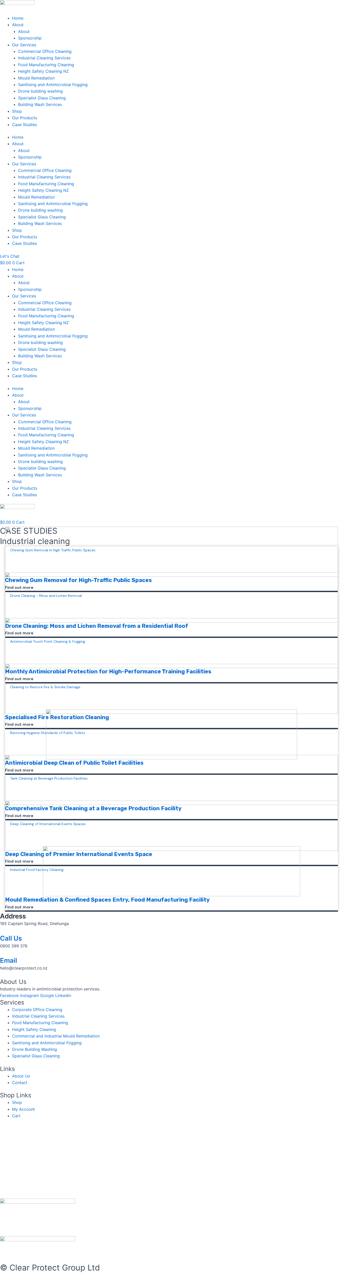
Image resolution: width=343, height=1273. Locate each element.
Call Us (11, 938)
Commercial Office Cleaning (45, 51)
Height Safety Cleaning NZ (43, 71)
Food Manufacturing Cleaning (46, 64)
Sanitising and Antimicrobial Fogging (53, 84)
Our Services (24, 44)
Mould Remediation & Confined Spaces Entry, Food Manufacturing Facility (107, 899)
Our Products (24, 117)
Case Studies (24, 124)
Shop (17, 111)
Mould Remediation (37, 78)
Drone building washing (40, 91)
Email (8, 960)
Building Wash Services (40, 104)
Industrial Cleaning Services (44, 57)
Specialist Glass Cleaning (42, 97)
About (18, 24)
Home (17, 18)
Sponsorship (30, 38)
